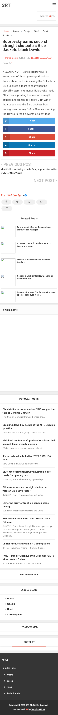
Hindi (10, 609)
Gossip (15, 58)
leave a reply (46, 58)
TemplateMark (38, 709)
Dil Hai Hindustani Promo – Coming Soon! (26, 543)
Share (31, 129)
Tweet (32, 121)
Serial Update (14, 614)
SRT (6, 5)
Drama (8, 58)
